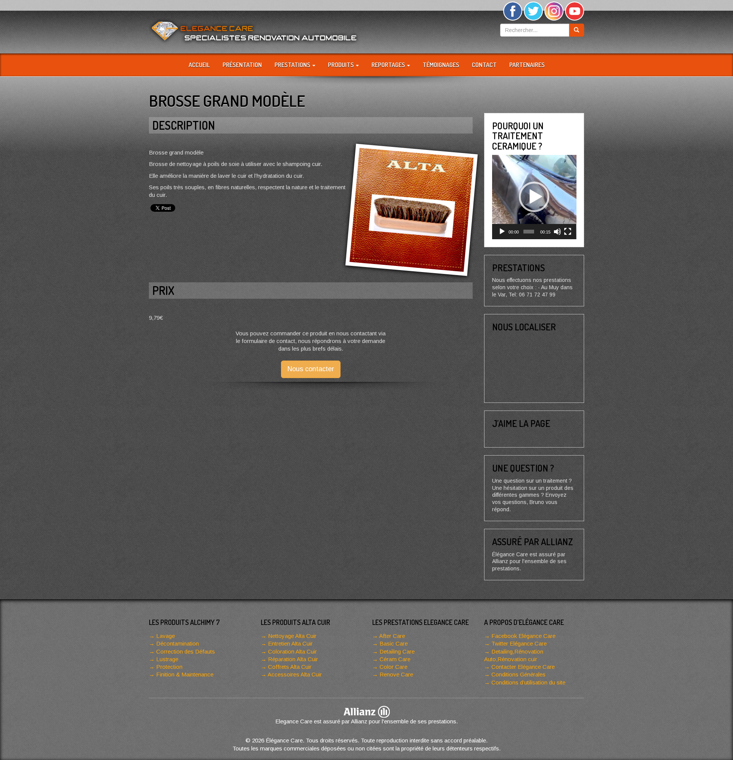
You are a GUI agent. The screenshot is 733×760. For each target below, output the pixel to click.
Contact (484, 65)
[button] (534, 197)
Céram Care (394, 659)
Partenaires (527, 65)
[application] (534, 197)
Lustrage (167, 659)
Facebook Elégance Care (523, 636)
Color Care (393, 666)
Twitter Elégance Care (519, 643)
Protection (169, 666)
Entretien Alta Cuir (290, 643)
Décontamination (177, 643)
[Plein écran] (568, 231)
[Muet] (557, 231)
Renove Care (396, 674)
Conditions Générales (518, 674)
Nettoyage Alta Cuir (292, 636)
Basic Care (393, 643)
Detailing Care (397, 651)
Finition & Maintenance (184, 674)
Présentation (242, 65)
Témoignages (441, 65)
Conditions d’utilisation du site (528, 682)
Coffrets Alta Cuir (290, 666)
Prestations (293, 65)
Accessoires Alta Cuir (295, 674)
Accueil (199, 65)
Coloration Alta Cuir (292, 651)
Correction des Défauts (185, 651)
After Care (392, 636)
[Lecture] (502, 231)
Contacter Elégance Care (523, 666)
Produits (341, 65)
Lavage (165, 636)
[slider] (528, 231)
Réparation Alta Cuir (293, 659)
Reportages (388, 65)
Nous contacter (310, 369)
